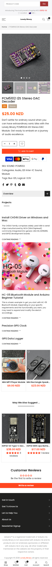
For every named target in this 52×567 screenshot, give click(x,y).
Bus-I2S (12, 178)
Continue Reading (10, 239)
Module (6, 173)
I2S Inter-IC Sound (32, 170)
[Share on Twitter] (7, 185)
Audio (18, 170)
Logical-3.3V (24, 178)
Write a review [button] (26, 485)
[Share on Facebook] (3, 185)
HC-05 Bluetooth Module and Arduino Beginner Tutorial (25, 296)
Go (44, 3)
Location (23, 13)
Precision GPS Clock (14, 325)
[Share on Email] (23, 185)
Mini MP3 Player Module (13, 382)
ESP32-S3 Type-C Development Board (21, 445)
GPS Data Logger (12, 338)
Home (4, 27)
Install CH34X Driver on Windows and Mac (25, 219)
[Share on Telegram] (19, 185)
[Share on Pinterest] (11, 185)
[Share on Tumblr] (15, 185)
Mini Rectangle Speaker (38, 382)
